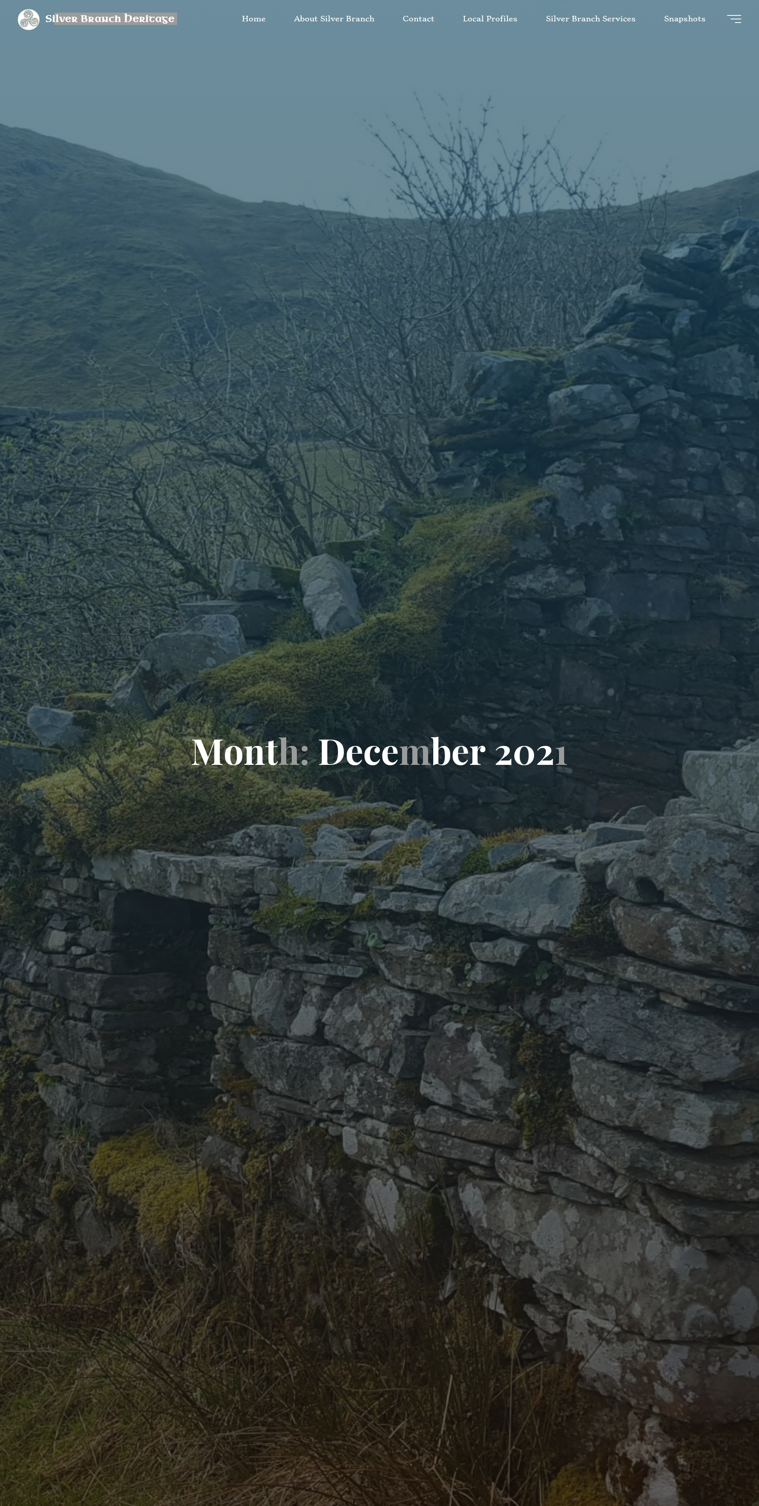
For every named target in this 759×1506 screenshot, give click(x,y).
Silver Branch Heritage (110, 18)
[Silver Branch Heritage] (29, 19)
